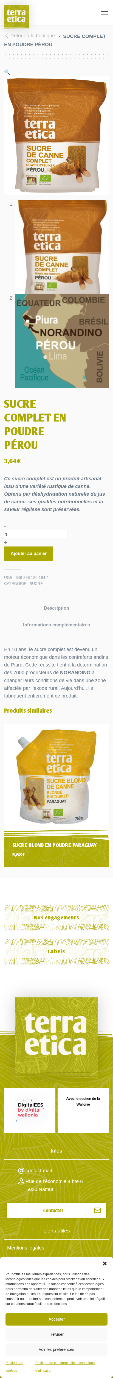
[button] (105, 1263)
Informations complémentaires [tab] (56, 624)
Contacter (53, 1210)
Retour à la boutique (32, 35)
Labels (56, 951)
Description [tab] (56, 608)
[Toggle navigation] (104, 12)
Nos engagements (56, 917)
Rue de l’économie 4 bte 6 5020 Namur (54, 1185)
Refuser (56, 1334)
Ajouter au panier (29, 553)
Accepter (57, 1319)
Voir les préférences (56, 1349)
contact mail (39, 1170)
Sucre (36, 583)
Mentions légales (25, 1248)
